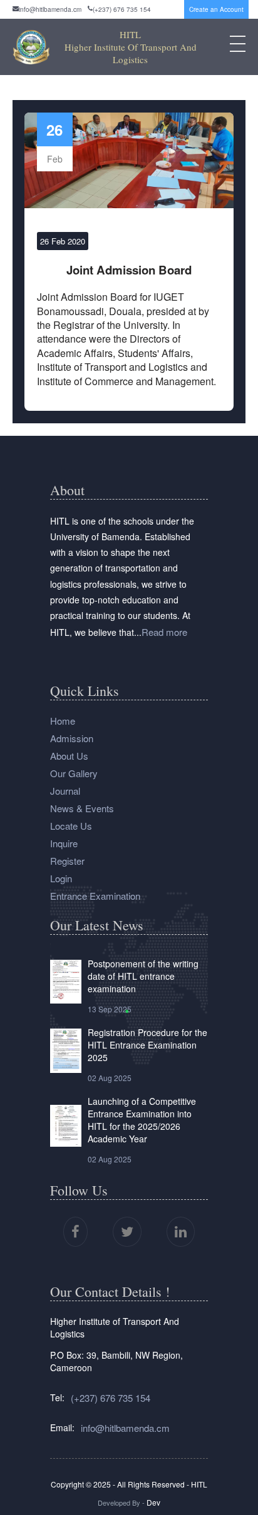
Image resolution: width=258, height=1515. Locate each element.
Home (62, 720)
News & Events (82, 808)
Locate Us (71, 825)
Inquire (64, 843)
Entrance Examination (95, 895)
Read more (164, 631)
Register (67, 860)
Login (61, 878)
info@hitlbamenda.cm (50, 9)
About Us (69, 755)
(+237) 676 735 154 (122, 9)
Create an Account (216, 9)
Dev (152, 1502)
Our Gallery (74, 773)
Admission (71, 738)
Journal (65, 790)
